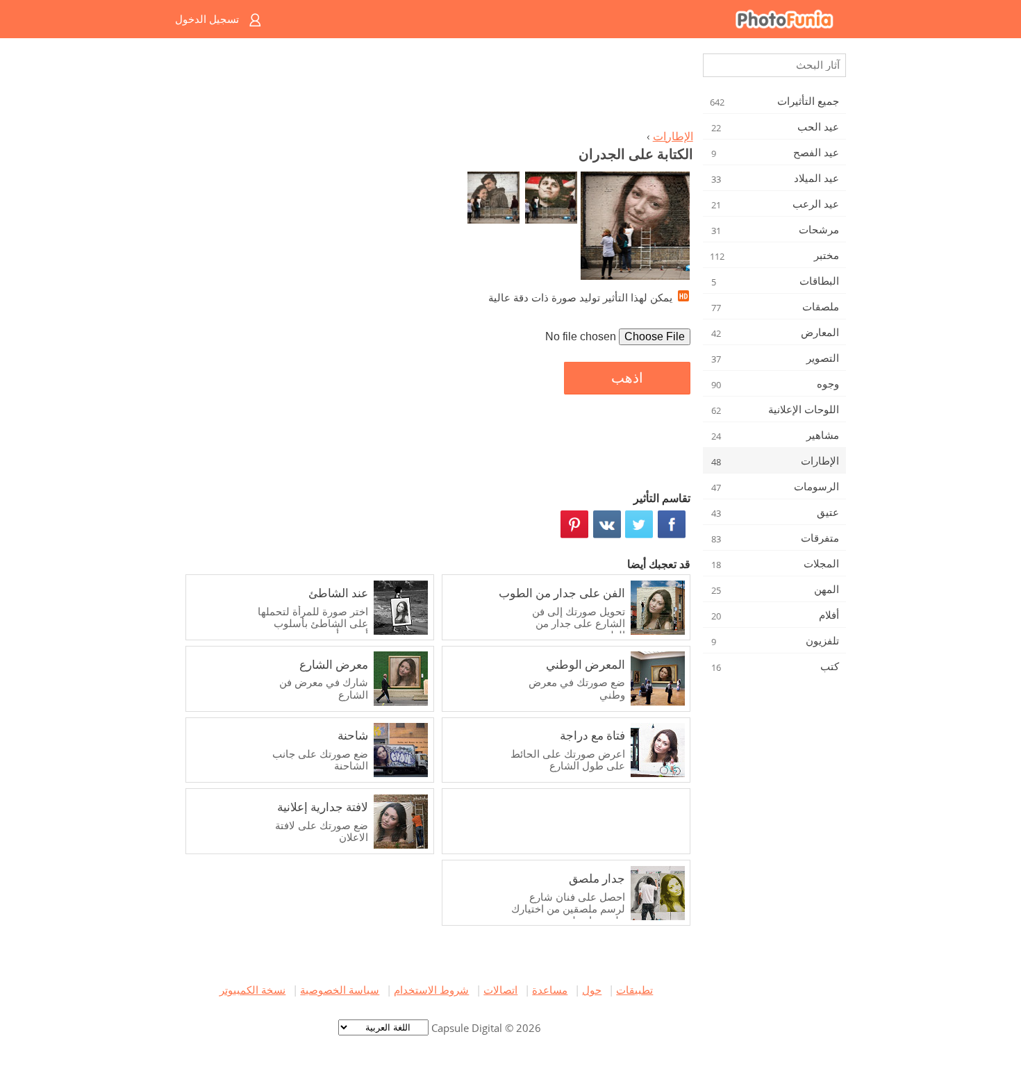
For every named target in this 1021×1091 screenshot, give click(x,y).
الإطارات (673, 136)
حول (591, 990)
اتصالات (500, 990)
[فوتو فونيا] (566, 19)
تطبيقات (634, 990)
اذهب (627, 377)
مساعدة (549, 990)
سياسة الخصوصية (339, 990)
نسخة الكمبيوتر (252, 990)
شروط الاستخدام (431, 990)
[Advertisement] (436, 87)
